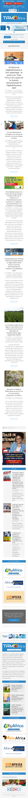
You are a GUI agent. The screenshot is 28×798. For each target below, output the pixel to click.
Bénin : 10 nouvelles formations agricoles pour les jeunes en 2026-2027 (17, 687)
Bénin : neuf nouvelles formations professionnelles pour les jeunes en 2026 (18, 697)
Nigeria (21, 342)
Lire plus (14, 116)
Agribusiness (14, 141)
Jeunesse (8, 277)
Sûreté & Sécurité (17, 277)
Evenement (20, 93)
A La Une (9, 91)
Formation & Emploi (14, 144)
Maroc (20, 146)
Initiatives (8, 146)
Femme (14, 94)
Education (14, 93)
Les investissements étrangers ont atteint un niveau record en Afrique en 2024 (14, 135)
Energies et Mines (16, 142)
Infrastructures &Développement (13, 215)
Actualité (14, 91)
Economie (9, 142)
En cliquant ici (14, 620)
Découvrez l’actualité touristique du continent (14, 34)
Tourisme (14, 218)
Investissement (15, 146)
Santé (20, 216)
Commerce (19, 91)
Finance (21, 213)
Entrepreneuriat (9, 213)
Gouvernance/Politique (11, 145)
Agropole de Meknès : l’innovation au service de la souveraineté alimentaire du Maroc (14, 392)
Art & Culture (9, 210)
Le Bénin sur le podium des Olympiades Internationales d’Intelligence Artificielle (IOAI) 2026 (17, 537)
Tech (14, 148)
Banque (15, 210)
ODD (12, 277)
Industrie (20, 145)
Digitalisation (8, 93)
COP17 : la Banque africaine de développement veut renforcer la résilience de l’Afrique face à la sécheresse (18, 708)
